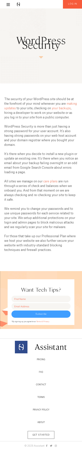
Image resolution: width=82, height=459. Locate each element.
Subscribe (41, 314)
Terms (41, 397)
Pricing (41, 360)
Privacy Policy (41, 410)
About (41, 422)
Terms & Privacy (42, 321)
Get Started (41, 435)
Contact (41, 385)
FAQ (41, 372)
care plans (50, 181)
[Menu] (8, 4)
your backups (61, 108)
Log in (72, 4)
